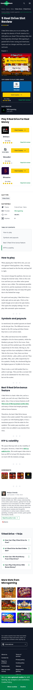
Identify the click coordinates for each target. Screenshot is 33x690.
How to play (7, 232)
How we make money (5, 670)
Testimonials (5, 666)
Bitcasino (6, 177)
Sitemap (18, 666)
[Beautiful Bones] (24, 592)
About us (4, 654)
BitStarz (6, 137)
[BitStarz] (5, 130)
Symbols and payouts (10, 237)
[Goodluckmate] (6, 3)
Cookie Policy (6, 682)
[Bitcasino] (5, 170)
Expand (4, 51)
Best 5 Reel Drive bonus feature (14, 243)
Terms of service (18, 655)
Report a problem (4, 662)
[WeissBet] (16, 85)
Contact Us (4, 658)
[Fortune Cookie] (8, 618)
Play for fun (16, 68)
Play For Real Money (18, 61)
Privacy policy (20, 659)
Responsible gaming (20, 670)
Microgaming (11, 109)
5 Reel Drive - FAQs (11, 533)
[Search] (24, 3)
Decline (23, 687)
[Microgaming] (3, 110)
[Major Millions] (24, 605)
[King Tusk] (8, 592)
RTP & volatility (8, 248)
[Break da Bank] (24, 618)
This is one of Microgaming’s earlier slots (15, 404)
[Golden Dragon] (8, 605)
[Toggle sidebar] (29, 3)
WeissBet (16, 90)
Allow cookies (12, 687)
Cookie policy (20, 663)
